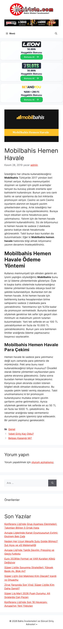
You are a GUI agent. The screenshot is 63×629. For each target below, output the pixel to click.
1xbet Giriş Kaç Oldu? (21, 433)
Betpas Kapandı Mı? (20, 438)
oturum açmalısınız (42, 462)
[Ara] (52, 483)
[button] (56, 33)
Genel (11, 429)
